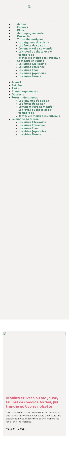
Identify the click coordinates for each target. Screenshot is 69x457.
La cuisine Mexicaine (32, 64)
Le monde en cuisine (30, 61)
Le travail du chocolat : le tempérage (35, 53)
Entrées (22, 27)
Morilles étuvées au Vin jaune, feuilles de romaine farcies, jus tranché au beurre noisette (32, 402)
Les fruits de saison (31, 45)
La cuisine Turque (29, 76)
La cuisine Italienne (31, 67)
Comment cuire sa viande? (36, 48)
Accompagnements (30, 33)
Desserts (23, 36)
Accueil (21, 24)
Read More (16, 429)
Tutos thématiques (30, 39)
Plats (20, 30)
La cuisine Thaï (28, 70)
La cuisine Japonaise (32, 73)
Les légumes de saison (33, 42)
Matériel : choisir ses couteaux (39, 58)
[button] (34, 79)
